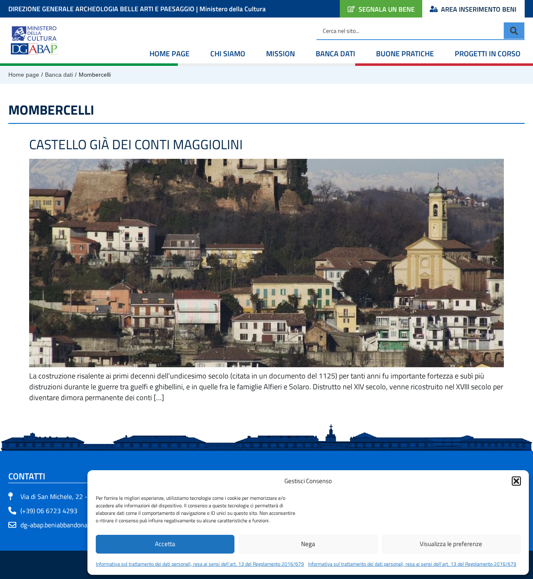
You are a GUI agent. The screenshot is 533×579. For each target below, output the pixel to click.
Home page (169, 53)
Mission (280, 53)
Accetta (165, 544)
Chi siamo (227, 53)
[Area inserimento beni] (434, 9)
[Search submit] (514, 30)
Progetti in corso (488, 53)
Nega (308, 544)
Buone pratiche (405, 53)
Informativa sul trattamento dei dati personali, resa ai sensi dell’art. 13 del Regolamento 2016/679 (200, 564)
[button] (516, 481)
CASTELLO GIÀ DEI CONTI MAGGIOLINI (136, 144)
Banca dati (335, 53)
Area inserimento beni (478, 9)
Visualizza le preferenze (451, 544)
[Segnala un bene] (351, 9)
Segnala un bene (387, 9)
